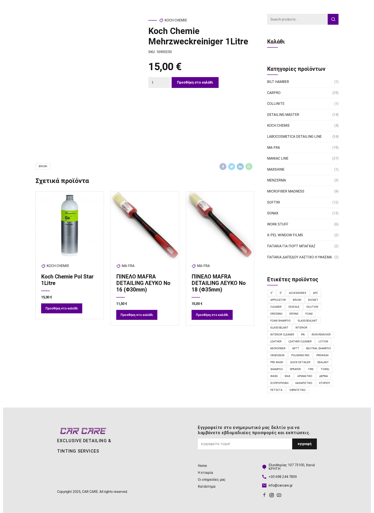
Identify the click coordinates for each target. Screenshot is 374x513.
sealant (323, 362)
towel (325, 369)
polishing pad (300, 355)
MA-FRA (128, 266)
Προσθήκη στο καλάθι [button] (61, 308)
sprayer (295, 369)
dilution (312, 306)
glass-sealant (308, 320)
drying (293, 313)
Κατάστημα (206, 486)
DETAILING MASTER (283, 115)
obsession (277, 355)
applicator (278, 299)
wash (274, 376)
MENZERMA (276, 180)
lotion (323, 341)
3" (271, 293)
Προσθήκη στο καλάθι (195, 82)
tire (311, 369)
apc (315, 293)
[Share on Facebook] (222, 166)
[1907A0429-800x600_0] (145, 225)
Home (202, 466)
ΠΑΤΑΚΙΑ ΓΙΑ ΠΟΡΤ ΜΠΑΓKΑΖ (291, 246)
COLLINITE (275, 104)
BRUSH (43, 166)
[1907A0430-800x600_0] (220, 225)
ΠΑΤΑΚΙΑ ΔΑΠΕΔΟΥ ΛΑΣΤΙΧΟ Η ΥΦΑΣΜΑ (299, 257)
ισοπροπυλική (279, 383)
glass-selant (279, 327)
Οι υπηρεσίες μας (212, 479)
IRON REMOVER (321, 334)
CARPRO (273, 93)
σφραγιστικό (297, 390)
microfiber (277, 348)
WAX (287, 376)
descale (294, 306)
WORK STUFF (277, 224)
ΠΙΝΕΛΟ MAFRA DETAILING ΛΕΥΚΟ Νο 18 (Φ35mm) (219, 283)
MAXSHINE (275, 169)
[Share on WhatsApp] (248, 166)
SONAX (272, 213)
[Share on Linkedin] (240, 166)
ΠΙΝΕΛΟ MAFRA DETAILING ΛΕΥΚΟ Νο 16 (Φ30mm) (143, 283)
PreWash (322, 355)
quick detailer (300, 362)
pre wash (276, 362)
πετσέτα (276, 390)
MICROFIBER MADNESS (285, 191)
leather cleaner (300, 341)
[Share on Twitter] (231, 166)
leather (276, 341)
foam (309, 313)
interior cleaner (282, 334)
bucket (313, 299)
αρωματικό (304, 376)
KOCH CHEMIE (175, 20)
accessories (297, 293)
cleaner (276, 306)
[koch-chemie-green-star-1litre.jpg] (69, 225)
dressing (276, 313)
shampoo (276, 369)
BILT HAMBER (278, 82)
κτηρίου (324, 383)
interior (301, 327)
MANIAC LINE (277, 158)
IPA (303, 334)
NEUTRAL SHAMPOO (318, 348)
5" (281, 293)
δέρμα (323, 376)
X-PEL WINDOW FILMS (285, 235)
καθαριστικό (303, 383)
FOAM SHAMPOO (280, 320)
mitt (295, 348)
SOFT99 (273, 202)
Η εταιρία (205, 473)
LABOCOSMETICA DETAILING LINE (294, 136)
